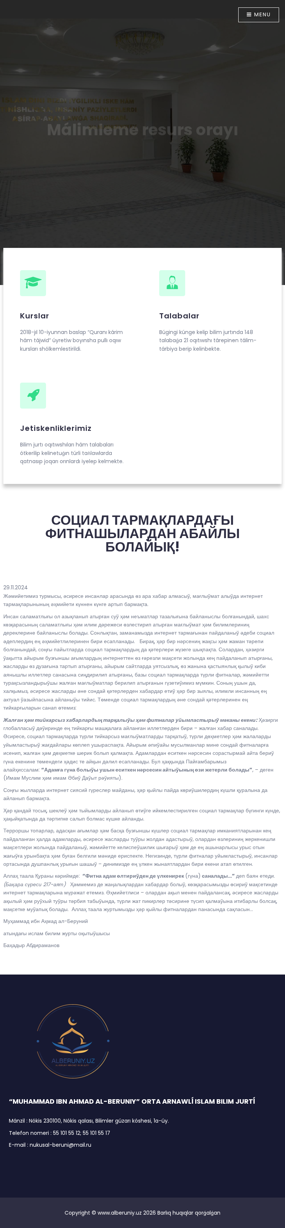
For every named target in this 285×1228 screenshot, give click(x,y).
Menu (261, 14)
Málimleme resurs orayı (142, 120)
